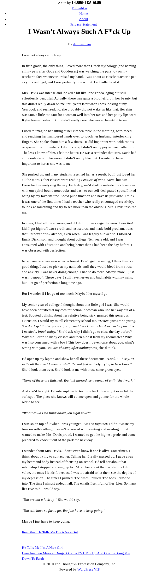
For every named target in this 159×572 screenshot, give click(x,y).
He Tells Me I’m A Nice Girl (42, 547)
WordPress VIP (88, 569)
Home (83, 13)
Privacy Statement (83, 24)
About (83, 19)
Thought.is (79, 8)
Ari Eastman (82, 44)
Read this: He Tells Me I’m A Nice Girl (50, 532)
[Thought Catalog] (86, 3)
